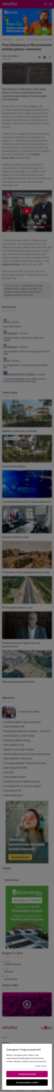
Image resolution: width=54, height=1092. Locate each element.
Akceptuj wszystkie (27, 1074)
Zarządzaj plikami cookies (27, 1082)
